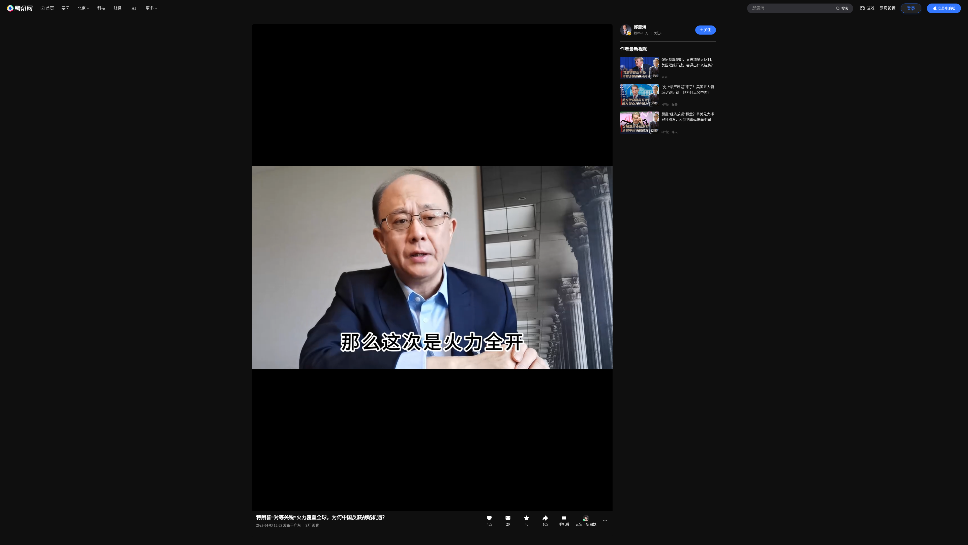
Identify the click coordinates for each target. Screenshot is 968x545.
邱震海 (640, 27)
